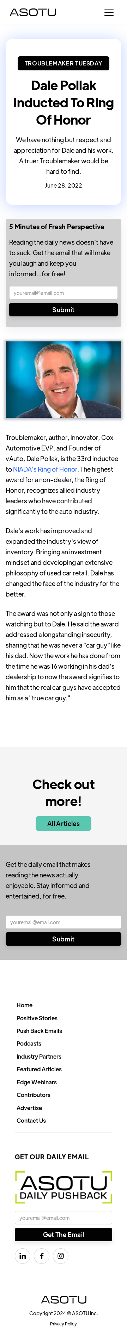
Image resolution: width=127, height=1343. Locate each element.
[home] (32, 12)
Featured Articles (39, 1069)
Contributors (33, 1094)
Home (24, 1005)
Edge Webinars (37, 1082)
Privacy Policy (63, 1323)
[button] (109, 12)
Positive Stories (37, 1018)
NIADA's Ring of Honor (45, 469)
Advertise (29, 1107)
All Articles (63, 823)
